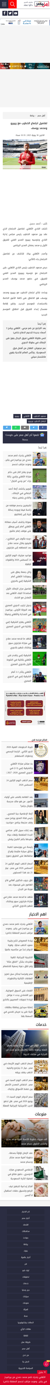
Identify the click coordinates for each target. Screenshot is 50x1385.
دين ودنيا (26, 1290)
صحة (26, 1316)
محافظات (26, 1231)
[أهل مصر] (41, 4)
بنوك (26, 1251)
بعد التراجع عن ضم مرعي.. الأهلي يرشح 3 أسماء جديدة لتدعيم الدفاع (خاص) (26, 330)
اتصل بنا (25, 1362)
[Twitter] (34, 428)
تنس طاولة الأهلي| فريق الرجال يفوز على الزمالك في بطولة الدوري (26, 340)
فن (25, 1264)
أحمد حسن (35, 223)
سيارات (26, 1296)
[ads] (25, 22)
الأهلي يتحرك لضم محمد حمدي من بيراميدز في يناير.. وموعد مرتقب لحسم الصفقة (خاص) (25, 1379)
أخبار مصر (26, 1218)
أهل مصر (26, 1349)
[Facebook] (43, 428)
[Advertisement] (25, 195)
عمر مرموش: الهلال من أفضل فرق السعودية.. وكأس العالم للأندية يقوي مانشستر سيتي (27, 352)
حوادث (25, 1238)
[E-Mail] (25, 428)
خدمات (25, 1283)
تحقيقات (25, 1277)
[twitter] (10, 13)
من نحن (26, 1355)
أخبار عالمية (25, 1257)
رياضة (25, 1244)
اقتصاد (25, 1225)
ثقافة (25, 1336)
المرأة (25, 1309)
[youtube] (15, 13)
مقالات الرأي (26, 1329)
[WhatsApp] (16, 428)
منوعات (26, 1303)
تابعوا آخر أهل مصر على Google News (23, 437)
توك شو (25, 1270)
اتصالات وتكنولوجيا (26, 1322)
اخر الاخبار (26, 1212)
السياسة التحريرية (25, 1368)
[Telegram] (7, 428)
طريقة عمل (25, 1342)
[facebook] (4, 13)
